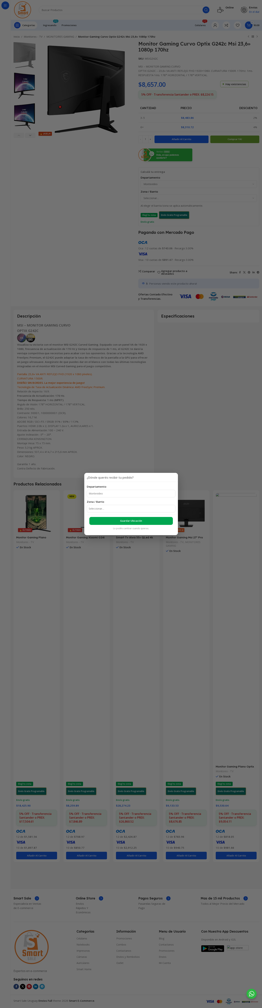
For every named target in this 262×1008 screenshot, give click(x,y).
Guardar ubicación (131, 520)
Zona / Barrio (95, 501)
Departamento (96, 486)
